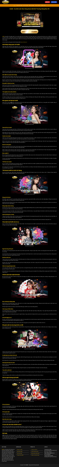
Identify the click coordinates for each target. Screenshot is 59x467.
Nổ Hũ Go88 (25, 5)
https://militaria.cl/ (24, 42)
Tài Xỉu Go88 (37, 5)
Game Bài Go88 (19, 5)
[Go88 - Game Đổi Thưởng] (11, 2)
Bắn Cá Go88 (31, 5)
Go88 (14, 5)
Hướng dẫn (43, 5)
